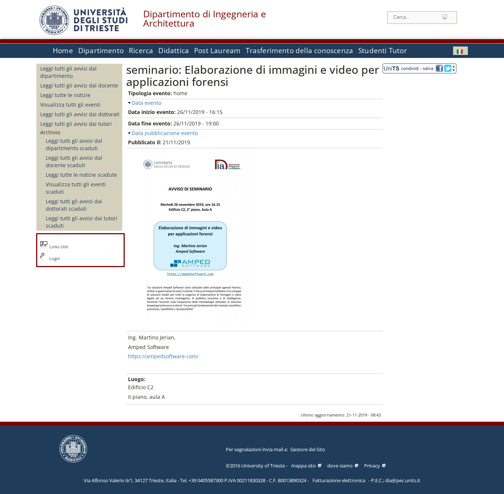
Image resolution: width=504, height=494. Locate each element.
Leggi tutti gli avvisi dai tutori (76, 123)
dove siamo (340, 465)
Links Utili (58, 246)
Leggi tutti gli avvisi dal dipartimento (68, 72)
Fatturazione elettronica (339, 480)
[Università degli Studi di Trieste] (83, 33)
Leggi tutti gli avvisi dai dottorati (80, 114)
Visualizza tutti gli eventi (70, 104)
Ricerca (141, 50)
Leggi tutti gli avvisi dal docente (79, 85)
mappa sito (303, 465)
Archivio (50, 132)
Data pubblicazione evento (165, 133)
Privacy (372, 465)
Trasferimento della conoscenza (299, 50)
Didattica (173, 50)
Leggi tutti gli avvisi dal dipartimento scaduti (74, 144)
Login (54, 258)
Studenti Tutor (382, 50)
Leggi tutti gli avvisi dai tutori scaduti (81, 222)
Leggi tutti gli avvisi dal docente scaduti (74, 161)
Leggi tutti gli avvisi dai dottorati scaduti (74, 205)
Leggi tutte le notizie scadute (81, 174)
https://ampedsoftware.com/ (163, 356)
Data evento (146, 102)
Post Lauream (217, 50)
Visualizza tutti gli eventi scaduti (76, 188)
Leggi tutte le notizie (65, 95)
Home (63, 50)
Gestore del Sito (307, 449)
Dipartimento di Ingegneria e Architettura (204, 18)
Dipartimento (101, 50)
